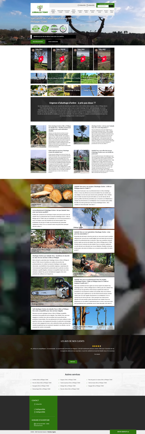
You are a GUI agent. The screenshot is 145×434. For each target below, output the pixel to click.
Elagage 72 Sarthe (106, 11)
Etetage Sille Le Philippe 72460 (68, 386)
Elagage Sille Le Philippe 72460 (96, 386)
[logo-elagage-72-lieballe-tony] (40, 8)
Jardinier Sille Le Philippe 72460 (40, 379)
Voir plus (72, 361)
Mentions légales (51, 432)
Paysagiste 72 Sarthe (92, 11)
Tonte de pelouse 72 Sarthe (74, 11)
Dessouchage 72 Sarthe (100, 11)
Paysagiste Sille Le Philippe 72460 (40, 386)
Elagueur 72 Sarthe (80, 11)
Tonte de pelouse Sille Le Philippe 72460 (70, 382)
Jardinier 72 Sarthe (86, 11)
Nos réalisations (38, 41)
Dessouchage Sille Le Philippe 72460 (41, 389)
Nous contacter (53, 41)
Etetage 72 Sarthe (112, 11)
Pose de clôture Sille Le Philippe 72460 (41, 382)
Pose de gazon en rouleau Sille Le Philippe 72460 (100, 379)
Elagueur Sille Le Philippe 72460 (68, 379)
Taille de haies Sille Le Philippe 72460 (97, 382)
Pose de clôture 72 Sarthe (60, 11)
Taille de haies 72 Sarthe (67, 11)
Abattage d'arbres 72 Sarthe (53, 11)
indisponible (82, 5)
